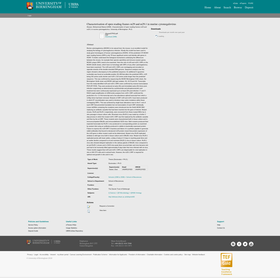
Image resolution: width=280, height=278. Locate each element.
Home (208, 7)
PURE (250, 3)
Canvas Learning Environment (80, 254)
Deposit (249, 7)
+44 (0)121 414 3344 (123, 243)
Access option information (37, 228)
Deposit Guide (33, 231)
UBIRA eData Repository (74, 231)
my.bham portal (62, 254)
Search (227, 7)
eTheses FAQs (71, 225)
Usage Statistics (71, 228)
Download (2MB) (111, 37)
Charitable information (154, 254)
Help (218, 225)
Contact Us (221, 228)
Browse (238, 7)
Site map (187, 254)
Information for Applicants (118, 254)
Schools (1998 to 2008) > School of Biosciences (125, 177)
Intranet (53, 254)
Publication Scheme (100, 254)
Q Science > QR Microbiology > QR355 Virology (125, 193)
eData (235, 3)
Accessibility (44, 254)
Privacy (30, 254)
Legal (36, 254)
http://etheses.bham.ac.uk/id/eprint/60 (121, 197)
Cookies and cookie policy (173, 254)
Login (30, 15)
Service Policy (33, 225)
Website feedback (198, 254)
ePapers (243, 3)
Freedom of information (137, 254)
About (217, 7)
